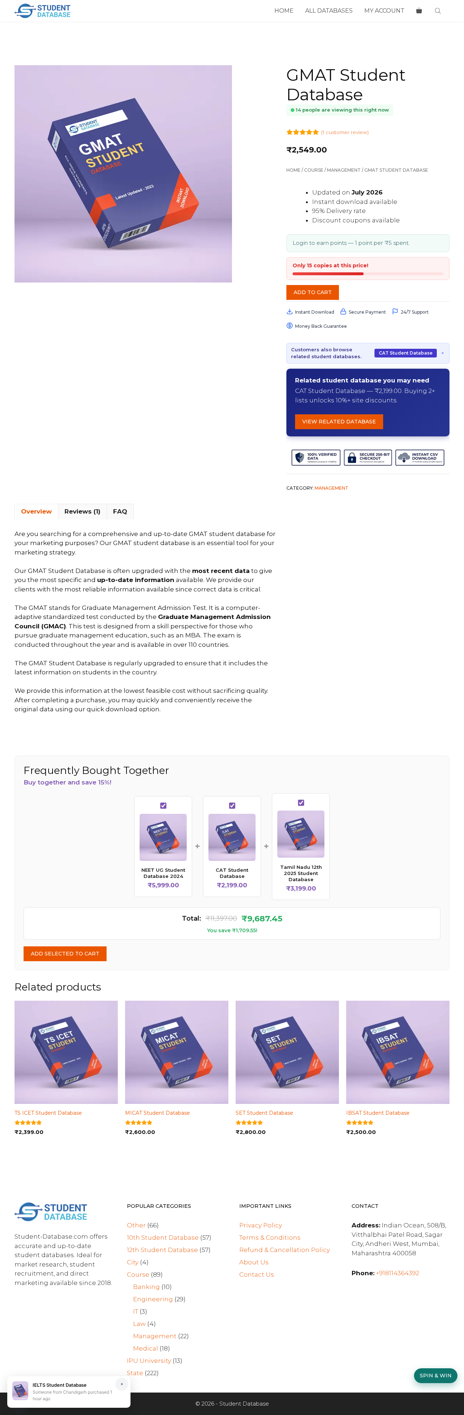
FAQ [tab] (120, 511)
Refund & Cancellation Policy (284, 1249)
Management (344, 170)
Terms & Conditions (270, 1237)
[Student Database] (42, 11)
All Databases (329, 10)
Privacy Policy (260, 1225)
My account (384, 10)
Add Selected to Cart (65, 953)
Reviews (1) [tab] (82, 511)
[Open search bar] (438, 11)
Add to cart (313, 292)
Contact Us (256, 1274)
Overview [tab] (36, 511)
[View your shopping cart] (419, 11)
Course (313, 170)
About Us (254, 1262)
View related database (339, 421)
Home (284, 10)
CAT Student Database (405, 353)
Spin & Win (436, 1375)
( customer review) (345, 132)
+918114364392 (397, 1273)
